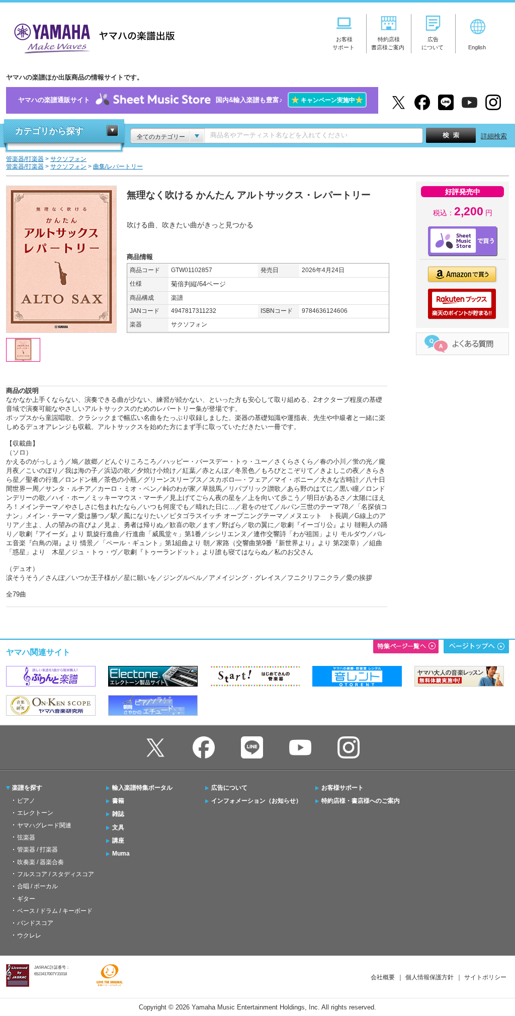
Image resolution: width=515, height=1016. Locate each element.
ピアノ (26, 800)
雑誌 (118, 813)
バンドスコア (35, 922)
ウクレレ (29, 935)
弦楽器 (26, 837)
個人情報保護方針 (429, 977)
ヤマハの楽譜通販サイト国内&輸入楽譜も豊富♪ (190, 100)
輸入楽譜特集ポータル (142, 787)
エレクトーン (35, 812)
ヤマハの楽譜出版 (91, 37)
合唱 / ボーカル (37, 886)
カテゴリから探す (49, 131)
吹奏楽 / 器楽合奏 (40, 862)
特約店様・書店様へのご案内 (360, 800)
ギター (26, 898)
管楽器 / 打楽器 (37, 849)
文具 (118, 827)
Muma (121, 853)
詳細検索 (494, 136)
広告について (229, 787)
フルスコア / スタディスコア (55, 874)
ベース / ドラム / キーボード (55, 910)
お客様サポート (342, 787)
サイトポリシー (485, 977)
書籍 (118, 800)
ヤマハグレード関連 (44, 825)
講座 (118, 840)
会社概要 (383, 977)
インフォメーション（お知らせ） (256, 800)
